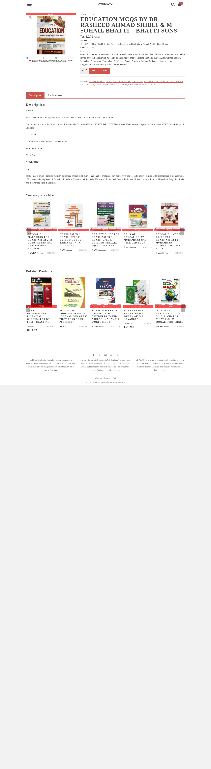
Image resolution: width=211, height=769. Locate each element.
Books (109, 81)
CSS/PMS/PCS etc (122, 81)
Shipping (107, 378)
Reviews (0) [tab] (55, 95)
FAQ (114, 378)
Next (182, 231)
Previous (29, 231)
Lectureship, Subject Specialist (98, 85)
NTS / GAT (122, 85)
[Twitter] (99, 355)
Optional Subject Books (141, 85)
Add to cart (99, 70)
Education (137, 81)
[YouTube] (111, 355)
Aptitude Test (97, 81)
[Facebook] (93, 355)
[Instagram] (105, 355)
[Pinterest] (117, 355)
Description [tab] (35, 95)
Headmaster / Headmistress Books (163, 81)
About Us (98, 378)
